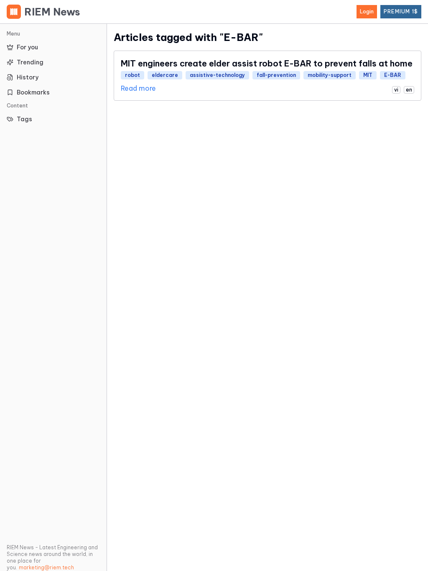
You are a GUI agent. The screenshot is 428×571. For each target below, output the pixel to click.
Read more (138, 88)
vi (396, 90)
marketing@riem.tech (46, 567)
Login (367, 11)
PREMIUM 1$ (401, 11)
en (409, 90)
